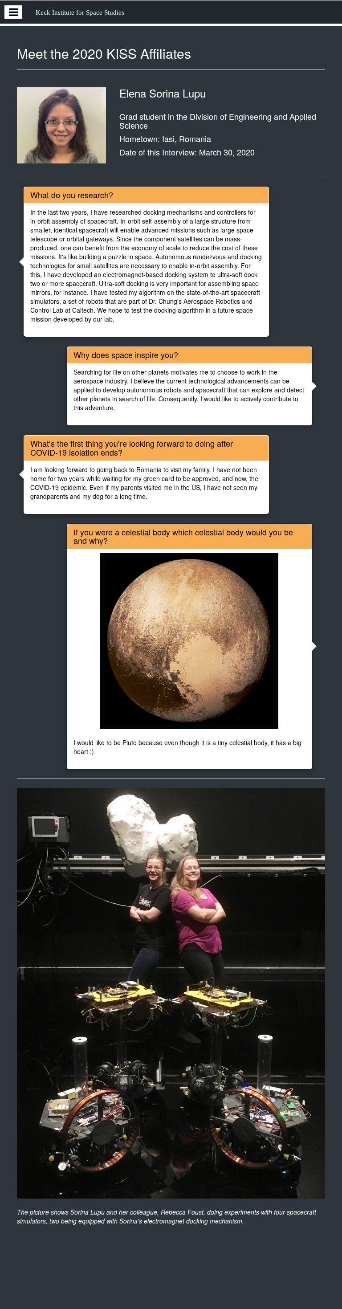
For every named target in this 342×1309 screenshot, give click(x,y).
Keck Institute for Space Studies (80, 12)
